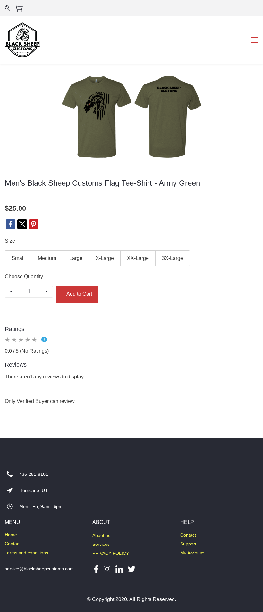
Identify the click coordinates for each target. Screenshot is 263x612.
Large (75, 258)
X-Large (105, 258)
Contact (13, 543)
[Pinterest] (33, 224)
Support (188, 543)
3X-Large (172, 258)
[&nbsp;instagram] (107, 568)
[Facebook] (10, 224)
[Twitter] (22, 224)
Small (18, 258)
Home (11, 534)
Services (101, 544)
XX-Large (138, 258)
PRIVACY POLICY (110, 553)
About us (101, 535)
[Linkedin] (119, 568)
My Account (192, 552)
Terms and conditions (26, 552)
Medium (47, 258)
